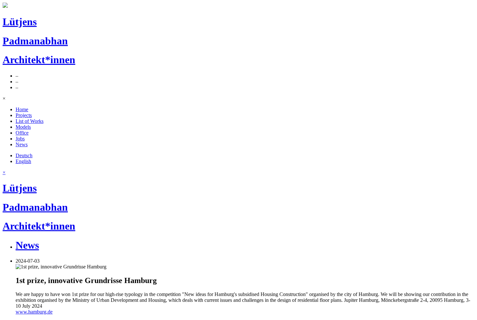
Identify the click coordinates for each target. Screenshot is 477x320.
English (23, 161)
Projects (24, 115)
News (22, 144)
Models (23, 127)
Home (22, 109)
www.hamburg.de (34, 311)
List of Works (29, 121)
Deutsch (24, 155)
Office (22, 133)
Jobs (20, 138)
